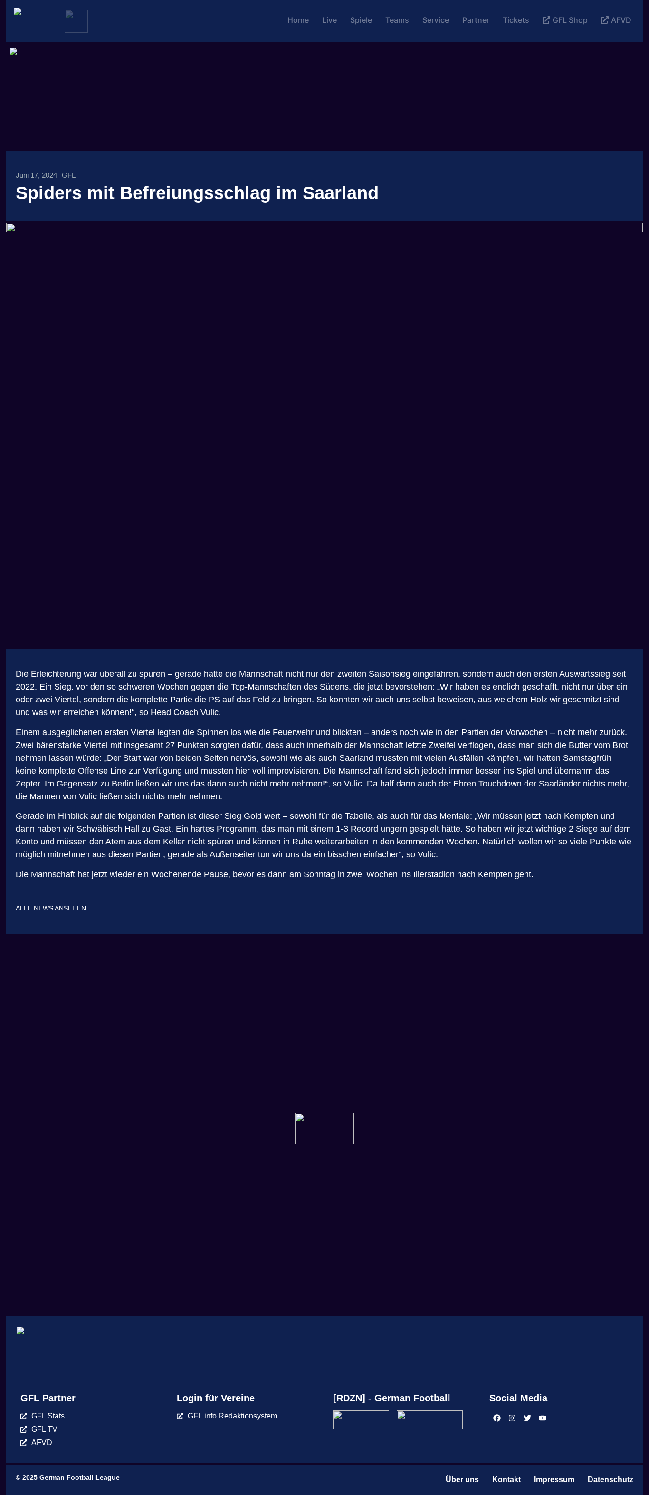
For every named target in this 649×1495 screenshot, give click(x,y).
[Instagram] (512, 1418)
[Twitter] (527, 1418)
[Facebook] (497, 1418)
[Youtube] (542, 1418)
